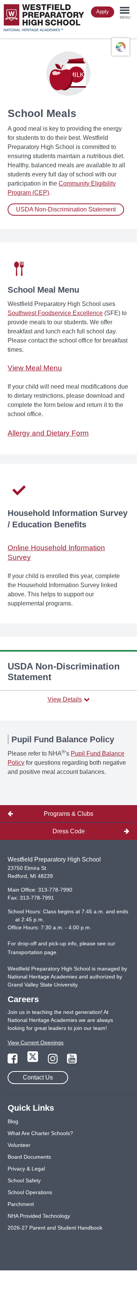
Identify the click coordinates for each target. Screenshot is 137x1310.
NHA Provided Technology (39, 1216)
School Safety (24, 1180)
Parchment (21, 1204)
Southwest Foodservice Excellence (55, 313)
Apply (102, 11)
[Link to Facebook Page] (13, 1061)
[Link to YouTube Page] (72, 1061)
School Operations (30, 1192)
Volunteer (19, 1145)
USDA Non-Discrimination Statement (66, 209)
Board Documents (29, 1157)
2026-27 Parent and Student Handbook (55, 1228)
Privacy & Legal (26, 1169)
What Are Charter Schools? (40, 1133)
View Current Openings (36, 1042)
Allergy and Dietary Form (48, 433)
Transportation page (32, 952)
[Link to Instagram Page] (53, 1061)
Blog (13, 1121)
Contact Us (38, 1077)
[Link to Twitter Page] (33, 1061)
